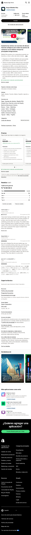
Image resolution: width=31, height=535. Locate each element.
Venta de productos (6, 457)
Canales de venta (6, 451)
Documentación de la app (8, 295)
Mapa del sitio (5, 526)
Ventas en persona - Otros (8, 125)
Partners (18, 494)
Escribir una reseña (7, 203)
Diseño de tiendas (6, 463)
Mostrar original (5, 82)
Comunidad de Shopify (7, 489)
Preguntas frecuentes (7, 293)
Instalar (16, 20)
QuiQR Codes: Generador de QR (13, 402)
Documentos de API (6, 487)
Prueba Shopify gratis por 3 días (15, 431)
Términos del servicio (7, 518)
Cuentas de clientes (10, 101)
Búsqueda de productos (8, 454)
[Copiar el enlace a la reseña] (8, 209)
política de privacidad (8, 322)
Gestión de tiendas (6, 469)
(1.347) (17, 15)
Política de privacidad (7, 291)
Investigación (5, 495)
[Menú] (29, 2)
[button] (15, 396)
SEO (17, 466)
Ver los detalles (5, 346)
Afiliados (18, 497)
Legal (17, 499)
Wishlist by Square (10, 393)
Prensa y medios (20, 491)
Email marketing (20, 463)
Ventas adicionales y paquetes (21, 459)
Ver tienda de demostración (15, 24)
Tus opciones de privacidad (9, 530)
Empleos (18, 485)
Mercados (18, 453)
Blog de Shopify (5, 492)
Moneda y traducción (22, 472)
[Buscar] (26, 2)
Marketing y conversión (7, 466)
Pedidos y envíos (6, 460)
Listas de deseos (6, 120)
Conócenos (19, 482)
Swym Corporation (6, 304)
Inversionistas (20, 488)
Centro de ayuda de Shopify (6, 483)
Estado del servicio (21, 502)
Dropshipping (19, 450)
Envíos (18, 469)
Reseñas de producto (22, 456)
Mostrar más (4, 230)
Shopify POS (20, 101)
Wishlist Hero (9, 411)
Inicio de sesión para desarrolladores (11, 515)
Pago (2, 101)
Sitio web (4, 306)
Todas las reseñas (19, 203)
